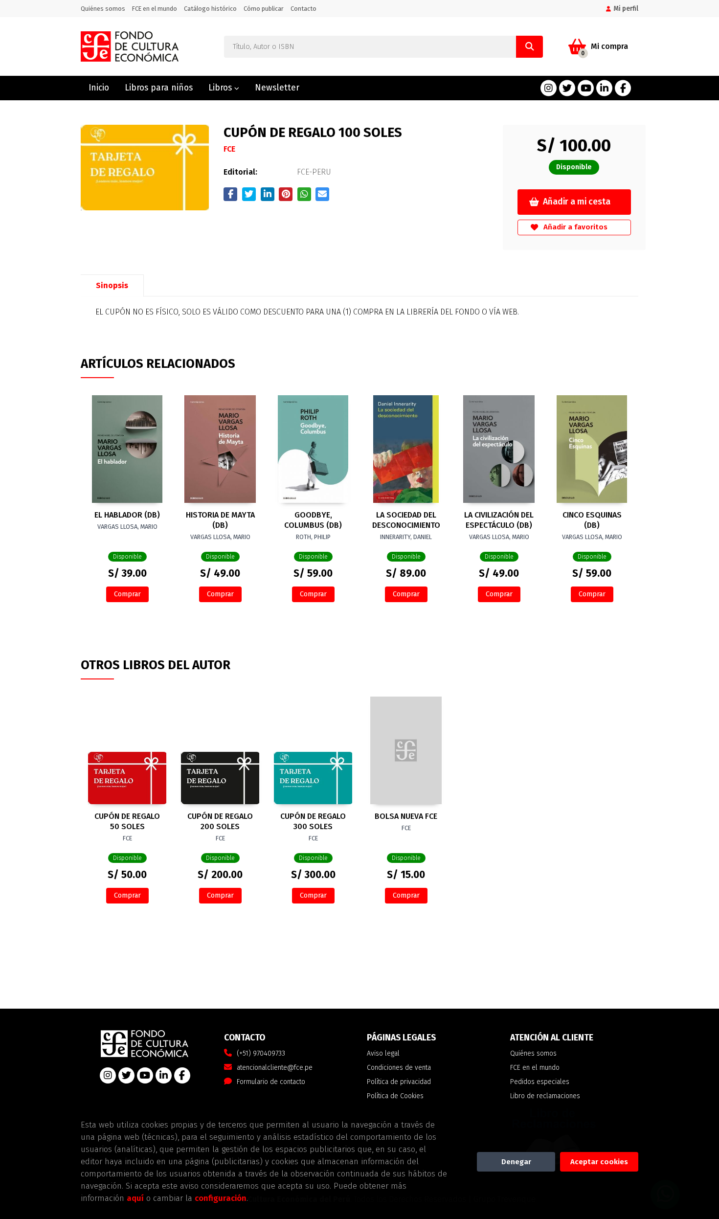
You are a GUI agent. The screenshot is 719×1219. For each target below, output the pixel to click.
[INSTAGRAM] (548, 88)
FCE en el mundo (154, 8)
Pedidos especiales (539, 1082)
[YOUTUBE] (586, 88)
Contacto (303, 8)
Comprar (127, 594)
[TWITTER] (567, 88)
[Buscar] (529, 47)
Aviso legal (383, 1053)
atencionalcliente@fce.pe (275, 1067)
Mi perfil (625, 8)
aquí (135, 1198)
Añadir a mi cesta (576, 202)
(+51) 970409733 (261, 1053)
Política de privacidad (399, 1082)
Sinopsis (112, 285)
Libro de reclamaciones (545, 1096)
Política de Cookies (395, 1096)
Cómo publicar (264, 8)
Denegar (516, 1161)
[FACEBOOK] (623, 88)
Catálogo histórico (210, 8)
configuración (221, 1198)
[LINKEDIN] (604, 88)
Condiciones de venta (399, 1067)
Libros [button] (221, 88)
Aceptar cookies (599, 1161)
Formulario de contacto (271, 1082)
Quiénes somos (103, 8)
